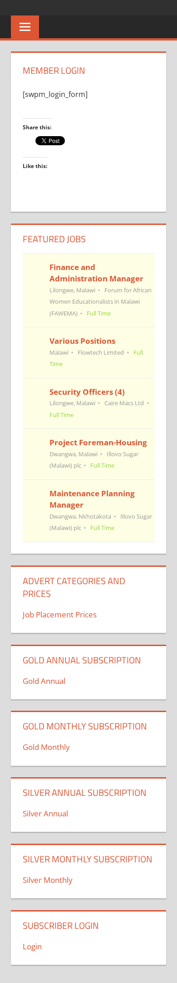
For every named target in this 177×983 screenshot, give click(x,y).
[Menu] (25, 26)
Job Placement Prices (60, 614)
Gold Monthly (46, 747)
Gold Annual (44, 681)
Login (32, 946)
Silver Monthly (48, 880)
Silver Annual (45, 813)
